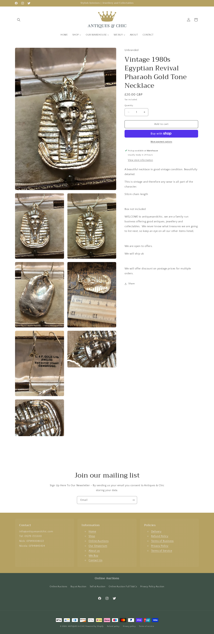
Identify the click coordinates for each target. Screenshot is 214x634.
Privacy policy (129, 626)
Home (92, 531)
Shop (92, 536)
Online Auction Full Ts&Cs (123, 586)
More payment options (161, 141)
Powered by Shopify (94, 626)
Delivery (156, 531)
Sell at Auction (97, 586)
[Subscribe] (133, 500)
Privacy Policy (159, 545)
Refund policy (113, 626)
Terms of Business (162, 541)
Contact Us (95, 560)
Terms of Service (161, 550)
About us (94, 550)
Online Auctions (99, 541)
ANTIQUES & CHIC (76, 626)
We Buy (93, 555)
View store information (140, 160)
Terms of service (146, 626)
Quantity (129, 105)
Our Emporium (98, 545)
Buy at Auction (78, 586)
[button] (18, 19)
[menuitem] (64, 34)
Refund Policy (159, 536)
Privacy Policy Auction (152, 586)
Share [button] (131, 283)
